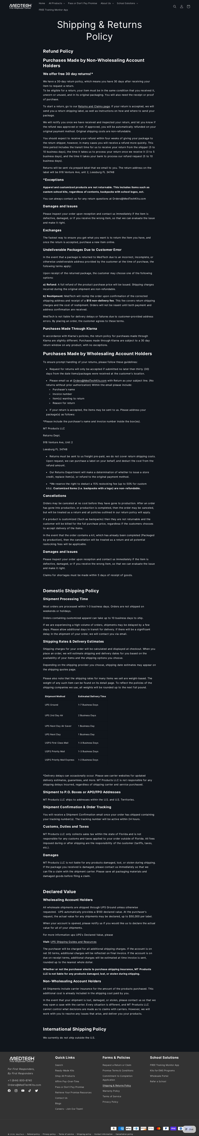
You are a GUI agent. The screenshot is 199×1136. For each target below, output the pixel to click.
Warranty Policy (111, 1091)
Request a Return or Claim (117, 1065)
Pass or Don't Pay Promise (69, 1087)
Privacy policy (49, 1134)
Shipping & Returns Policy (117, 1085)
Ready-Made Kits (64, 1070)
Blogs (58, 1103)
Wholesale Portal (159, 1076)
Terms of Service (112, 1096)
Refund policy (33, 1134)
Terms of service (66, 1134)
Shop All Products (65, 1076)
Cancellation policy (124, 1134)
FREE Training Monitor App (164, 1065)
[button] (56, 3)
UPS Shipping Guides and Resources (74, 941)
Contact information (103, 1134)
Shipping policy (84, 1134)
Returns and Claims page (94, 106)
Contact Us (61, 1098)
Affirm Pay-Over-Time (67, 1081)
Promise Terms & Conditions (118, 1070)
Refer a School (158, 1081)
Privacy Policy (110, 1101)
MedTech (20, 1134)
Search (59, 1065)
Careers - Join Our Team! (69, 1108)
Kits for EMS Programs (162, 1070)
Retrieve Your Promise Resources (73, 1092)
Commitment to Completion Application (117, 1078)
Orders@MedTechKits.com (89, 380)
